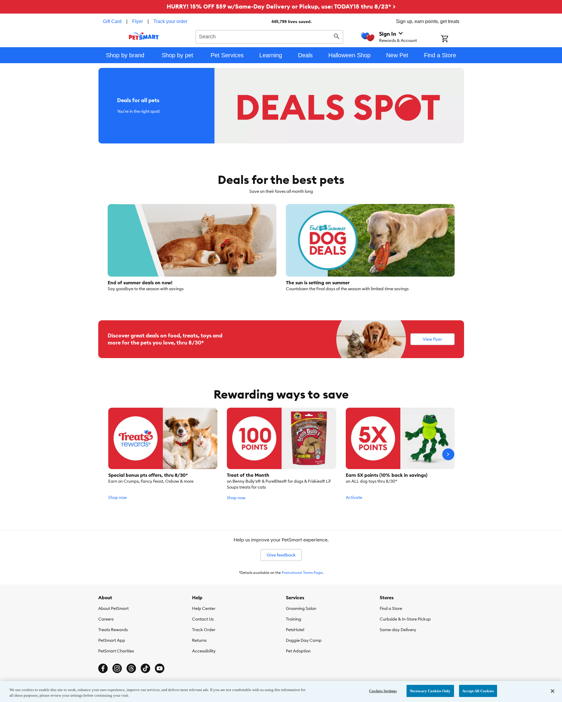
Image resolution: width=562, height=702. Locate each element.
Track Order (203, 629)
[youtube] (159, 668)
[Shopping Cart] (452, 39)
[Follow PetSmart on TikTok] (145, 668)
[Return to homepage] (144, 36)
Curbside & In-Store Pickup (405, 619)
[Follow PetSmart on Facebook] (103, 668)
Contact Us (203, 619)
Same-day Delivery (398, 629)
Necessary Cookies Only (430, 691)
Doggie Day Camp (304, 640)
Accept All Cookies (478, 691)
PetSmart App (111, 640)
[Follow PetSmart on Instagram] (117, 668)
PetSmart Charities (116, 651)
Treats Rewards (113, 629)
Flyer (137, 21)
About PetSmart (113, 608)
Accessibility (204, 651)
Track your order (170, 21)
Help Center (203, 608)
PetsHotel (295, 629)
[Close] (552, 691)
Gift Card (112, 21)
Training (293, 619)
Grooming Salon (301, 608)
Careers (106, 619)
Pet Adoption (298, 651)
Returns (199, 640)
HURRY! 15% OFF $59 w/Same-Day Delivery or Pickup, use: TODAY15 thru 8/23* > (281, 6)
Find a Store (391, 608)
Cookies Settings (383, 691)
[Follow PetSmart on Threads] (131, 668)
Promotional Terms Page (302, 572)
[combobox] (269, 36)
